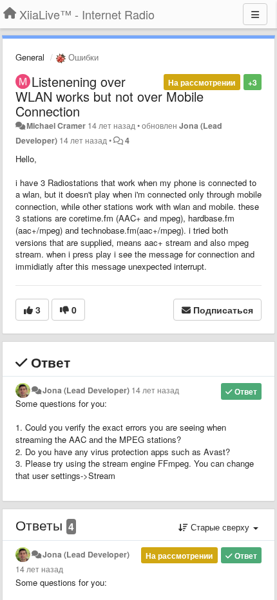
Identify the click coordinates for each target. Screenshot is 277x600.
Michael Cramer (56, 125)
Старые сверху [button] (220, 527)
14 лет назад (155, 390)
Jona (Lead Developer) (86, 390)
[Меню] (255, 14)
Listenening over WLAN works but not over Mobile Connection (109, 96)
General (29, 57)
